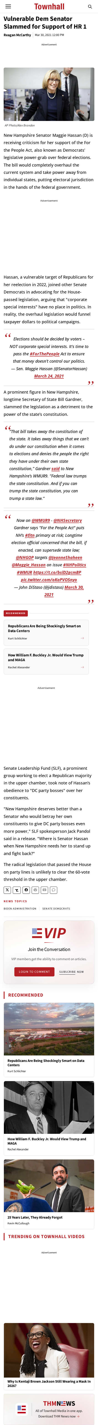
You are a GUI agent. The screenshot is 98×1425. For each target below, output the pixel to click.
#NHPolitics (74, 564)
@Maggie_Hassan (29, 564)
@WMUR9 (41, 520)
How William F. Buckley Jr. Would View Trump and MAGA (47, 1141)
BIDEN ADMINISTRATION (20, 909)
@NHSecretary (68, 520)
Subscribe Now (71, 972)
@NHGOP (25, 557)
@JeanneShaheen (65, 557)
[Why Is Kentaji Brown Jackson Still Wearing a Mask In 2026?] (49, 1350)
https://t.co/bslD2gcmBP (57, 572)
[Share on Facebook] (26, 890)
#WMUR (24, 572)
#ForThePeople (44, 353)
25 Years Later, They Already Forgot (35, 1217)
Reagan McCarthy (17, 35)
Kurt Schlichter (17, 1071)
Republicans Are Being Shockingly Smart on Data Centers (46, 1063)
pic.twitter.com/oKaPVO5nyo (49, 579)
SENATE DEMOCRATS (56, 909)
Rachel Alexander (18, 1149)
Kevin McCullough (18, 1223)
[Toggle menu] (8, 6)
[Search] (90, 6)
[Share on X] (7, 890)
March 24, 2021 (49, 376)
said (56, 468)
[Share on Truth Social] (17, 890)
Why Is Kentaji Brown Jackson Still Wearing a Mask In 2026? (49, 1383)
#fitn (30, 535)
